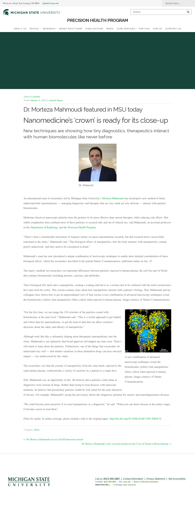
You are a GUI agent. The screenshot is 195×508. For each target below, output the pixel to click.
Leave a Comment (32, 96)
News (109, 28)
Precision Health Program (97, 20)
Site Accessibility (176, 478)
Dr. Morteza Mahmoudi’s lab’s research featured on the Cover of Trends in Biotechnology (125, 443)
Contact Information (133, 478)
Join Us (157, 28)
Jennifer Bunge (56, 100)
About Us (20, 28)
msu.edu (127, 482)
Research (49, 28)
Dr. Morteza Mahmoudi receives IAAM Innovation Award (54, 439)
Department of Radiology (44, 227)
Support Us (173, 28)
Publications (94, 28)
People (34, 28)
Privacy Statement (155, 478)
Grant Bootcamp (70, 28)
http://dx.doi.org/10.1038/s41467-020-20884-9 (135, 418)
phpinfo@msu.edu (50, 3)
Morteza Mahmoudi (113, 198)
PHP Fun (144, 28)
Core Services (126, 28)
